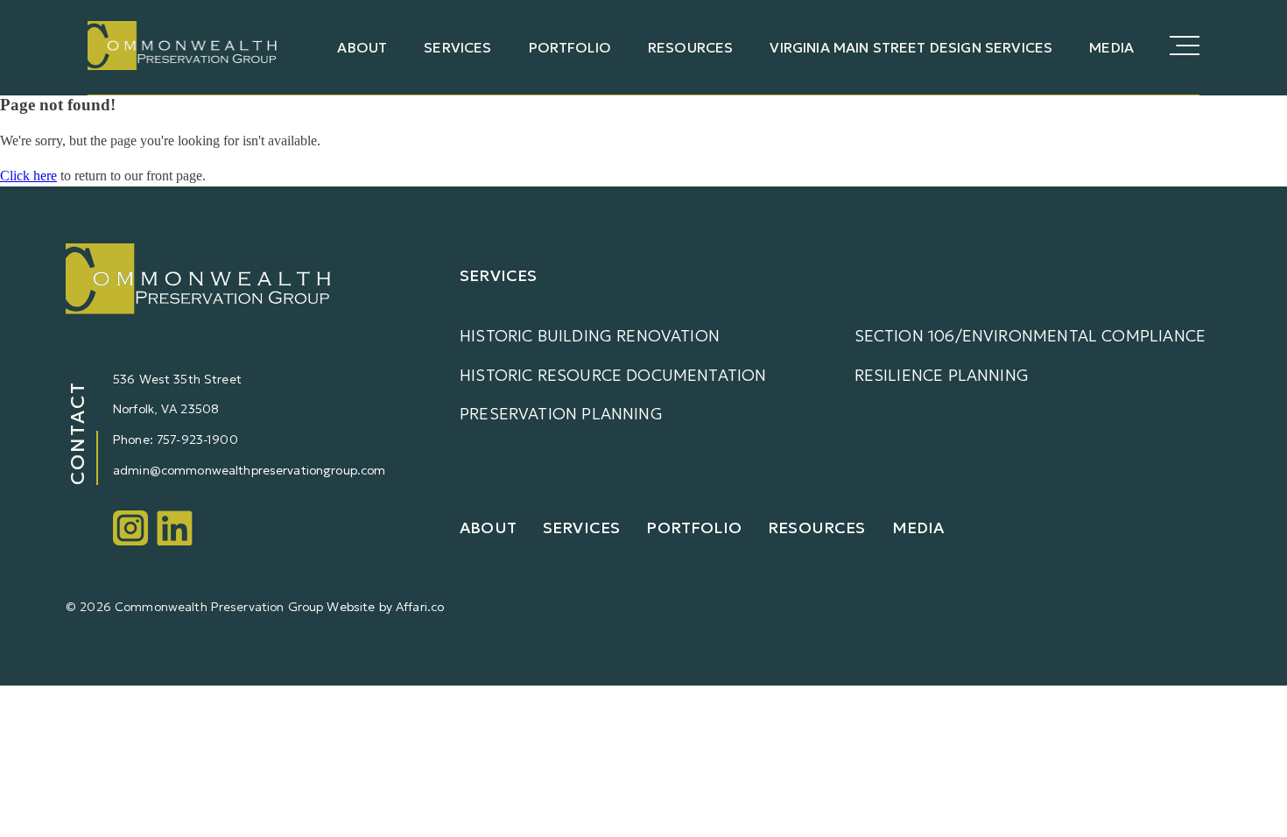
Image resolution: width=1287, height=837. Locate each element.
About (362, 47)
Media (1111, 47)
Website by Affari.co (385, 607)
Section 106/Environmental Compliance (1030, 336)
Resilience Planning (941, 375)
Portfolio (570, 47)
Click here (28, 175)
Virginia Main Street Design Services (911, 47)
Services (457, 47)
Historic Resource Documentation (613, 375)
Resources (690, 47)
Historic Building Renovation (590, 336)
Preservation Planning (561, 414)
